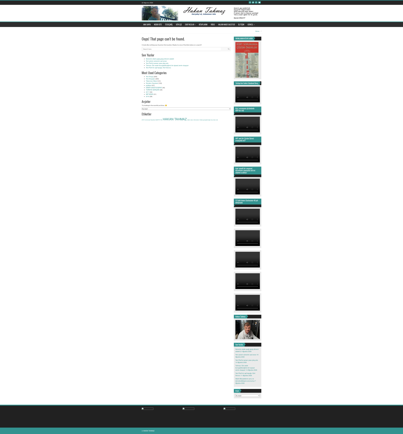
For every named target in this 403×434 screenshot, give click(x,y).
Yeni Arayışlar (150, 79)
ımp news (213, 120)
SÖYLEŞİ (179, 24)
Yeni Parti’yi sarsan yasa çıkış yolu (157, 63)
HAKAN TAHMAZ (175, 119)
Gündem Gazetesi (152, 83)
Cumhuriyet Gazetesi (150, 120)
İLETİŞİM (241, 24)
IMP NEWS (149, 94)
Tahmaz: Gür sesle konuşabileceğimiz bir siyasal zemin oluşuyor (167, 65)
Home (257, 31)
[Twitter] (253, 2)
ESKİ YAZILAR (189, 24)
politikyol (149, 85)
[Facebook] (250, 2)
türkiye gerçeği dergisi (205, 120)
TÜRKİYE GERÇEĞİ (152, 90)
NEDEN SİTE (158, 24)
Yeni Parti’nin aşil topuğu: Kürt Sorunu (158, 68)
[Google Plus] (256, 2)
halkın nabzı (190, 120)
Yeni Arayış (149, 76)
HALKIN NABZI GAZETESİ (226, 24)
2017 (147, 92)
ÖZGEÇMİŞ (169, 24)
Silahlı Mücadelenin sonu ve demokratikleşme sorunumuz (245, 380)
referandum (196, 120)
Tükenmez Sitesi (151, 81)
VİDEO (213, 24)
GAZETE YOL (158, 120)
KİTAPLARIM (203, 24)
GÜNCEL (250, 24)
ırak (217, 120)
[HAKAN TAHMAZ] (201, 13)
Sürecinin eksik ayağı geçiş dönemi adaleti (160, 59)
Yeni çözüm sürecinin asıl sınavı (156, 61)
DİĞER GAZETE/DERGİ (154, 88)
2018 (147, 96)
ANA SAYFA (147, 24)
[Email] (259, 2)
